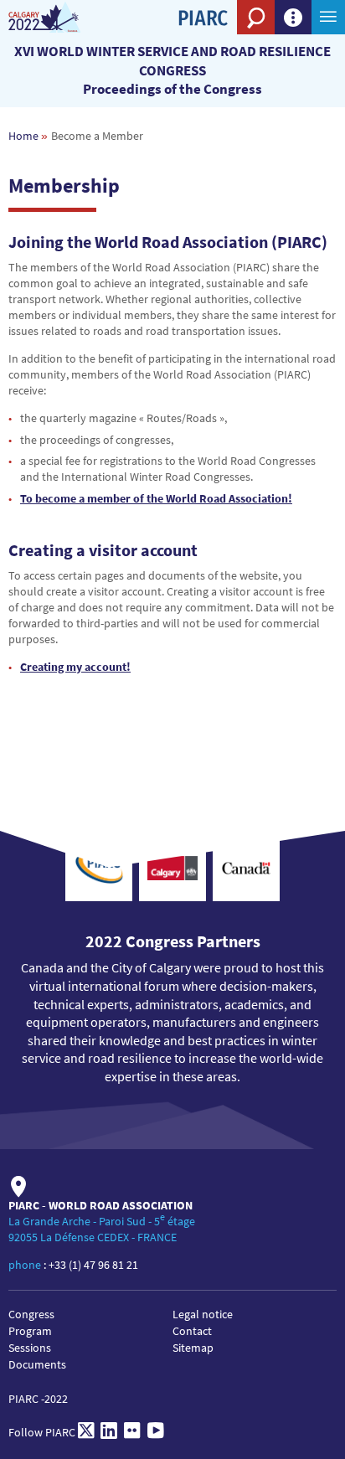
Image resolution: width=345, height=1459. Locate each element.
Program (30, 1330)
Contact (192, 1330)
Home (23, 135)
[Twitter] (86, 1432)
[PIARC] (202, 46)
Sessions (29, 1347)
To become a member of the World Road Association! (156, 498)
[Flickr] (132, 1432)
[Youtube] (155, 1432)
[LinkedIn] (108, 1432)
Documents (37, 1364)
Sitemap (193, 1347)
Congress (31, 1314)
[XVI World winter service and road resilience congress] (60, 17)
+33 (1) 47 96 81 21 (93, 1264)
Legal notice (202, 1314)
